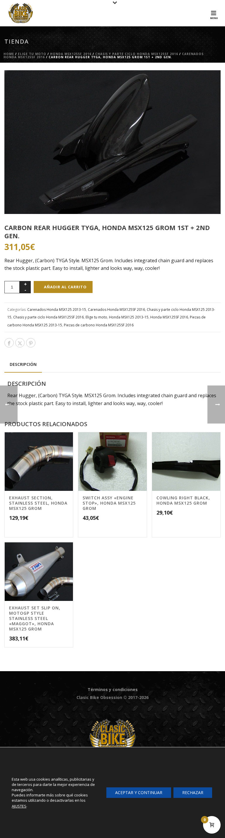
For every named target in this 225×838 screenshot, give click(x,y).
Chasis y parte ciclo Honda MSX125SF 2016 (136, 54)
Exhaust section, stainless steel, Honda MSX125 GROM (38, 503)
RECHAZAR (192, 792)
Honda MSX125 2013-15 (129, 317)
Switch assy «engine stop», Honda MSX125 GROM (109, 503)
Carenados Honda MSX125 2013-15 (56, 309)
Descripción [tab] (23, 364)
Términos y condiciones (113, 689)
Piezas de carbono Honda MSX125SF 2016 (99, 325)
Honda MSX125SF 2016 (70, 54)
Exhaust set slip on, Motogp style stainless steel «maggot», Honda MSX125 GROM (34, 618)
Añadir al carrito (65, 286)
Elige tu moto (32, 54)
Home (9, 54)
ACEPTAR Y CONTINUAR (138, 792)
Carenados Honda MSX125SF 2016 (116, 309)
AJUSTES (19, 806)
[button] (208, 82)
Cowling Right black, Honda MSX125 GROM (183, 500)
